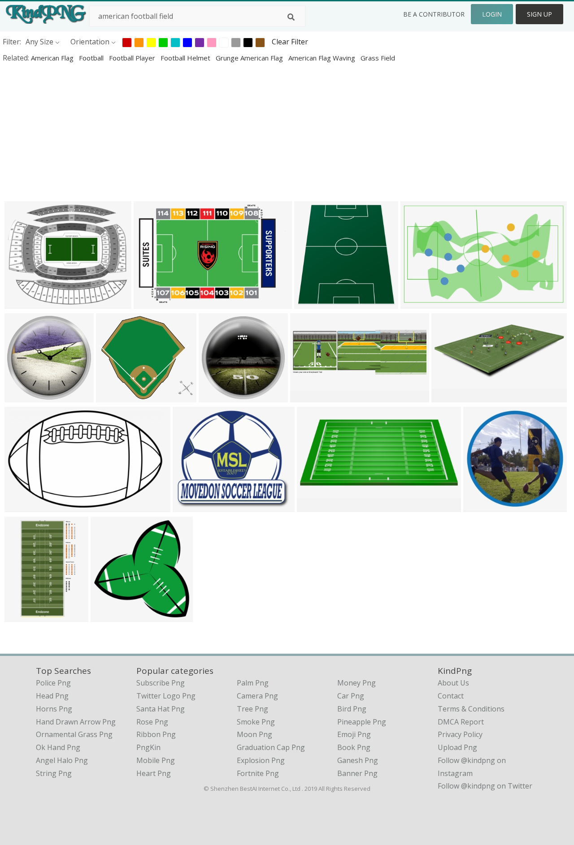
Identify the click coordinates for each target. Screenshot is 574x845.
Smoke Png (256, 722)
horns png (54, 709)
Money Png (356, 683)
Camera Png (257, 696)
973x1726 (23, 616)
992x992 (21, 396)
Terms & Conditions (471, 709)
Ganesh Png (357, 760)
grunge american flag (250, 57)
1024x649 (450, 396)
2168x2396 (314, 302)
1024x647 (23, 506)
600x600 (480, 506)
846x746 (112, 396)
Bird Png (351, 709)
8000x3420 (317, 506)
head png (52, 696)
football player (133, 57)
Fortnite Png (258, 773)
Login (492, 14)
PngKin (148, 747)
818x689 (21, 302)
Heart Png (153, 773)
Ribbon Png (156, 734)
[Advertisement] (269, 131)
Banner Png (357, 773)
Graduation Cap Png (271, 747)
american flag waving (322, 57)
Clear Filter (290, 42)
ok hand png (58, 747)
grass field (378, 57)
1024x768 (152, 302)
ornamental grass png (74, 734)
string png (54, 773)
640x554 (189, 506)
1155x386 (309, 396)
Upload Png (457, 747)
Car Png (350, 696)
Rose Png (152, 722)
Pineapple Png (361, 722)
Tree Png (252, 709)
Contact (451, 696)
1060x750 (419, 302)
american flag (53, 57)
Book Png (353, 747)
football (92, 57)
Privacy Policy (460, 734)
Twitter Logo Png (166, 696)
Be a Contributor (434, 14)
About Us (453, 683)
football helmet (186, 57)
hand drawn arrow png (76, 722)
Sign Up (539, 14)
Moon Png (254, 734)
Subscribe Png (160, 683)
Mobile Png (155, 760)
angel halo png (62, 760)
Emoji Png (354, 734)
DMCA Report (461, 722)
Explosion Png (261, 760)
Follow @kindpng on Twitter (485, 786)
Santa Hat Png (160, 709)
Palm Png (253, 683)
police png (53, 683)
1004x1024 (111, 616)
